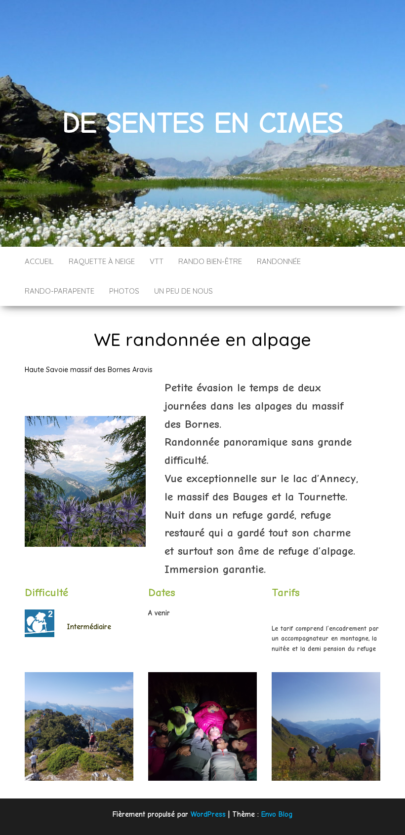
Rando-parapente (59, 291)
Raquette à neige (102, 261)
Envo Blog (277, 814)
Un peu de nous (183, 291)
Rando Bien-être (210, 261)
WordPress (208, 814)
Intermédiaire (89, 626)
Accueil (39, 261)
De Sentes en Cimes (202, 123)
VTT (156, 261)
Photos (124, 291)
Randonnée (279, 261)
